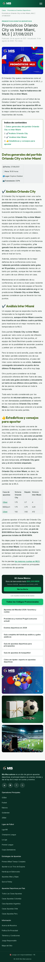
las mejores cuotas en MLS (27, 561)
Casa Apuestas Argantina (11, 904)
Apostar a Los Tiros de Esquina (13, 867)
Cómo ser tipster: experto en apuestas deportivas (20, 661)
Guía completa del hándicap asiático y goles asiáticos (22, 636)
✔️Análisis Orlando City (17, 133)
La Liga (4, 840)
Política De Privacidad (10, 930)
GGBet (4, 798)
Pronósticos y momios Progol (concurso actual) (20, 620)
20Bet (4, 818)
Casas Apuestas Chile (10, 909)
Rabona (5, 808)
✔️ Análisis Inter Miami (16, 137)
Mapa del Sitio (7, 946)
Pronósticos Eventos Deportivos (19, 10)
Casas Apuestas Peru (10, 914)
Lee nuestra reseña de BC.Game (22, 596)
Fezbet (4, 803)
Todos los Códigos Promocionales (22, 602)
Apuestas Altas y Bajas (10, 877)
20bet (5, 502)
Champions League (9, 835)
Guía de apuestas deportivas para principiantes (18, 645)
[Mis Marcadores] (6, 3)
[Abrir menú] (41, 3)
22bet (5, 512)
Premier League (7, 845)
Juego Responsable (9, 941)
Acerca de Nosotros (9, 925)
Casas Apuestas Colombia (11, 899)
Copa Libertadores (9, 850)
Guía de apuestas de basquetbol (17, 653)
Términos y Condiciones (11, 936)
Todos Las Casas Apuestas (12, 894)
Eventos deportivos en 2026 (15, 628)
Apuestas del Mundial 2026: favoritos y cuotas (20, 611)
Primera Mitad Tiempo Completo (14, 862)
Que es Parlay (7, 882)
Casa (4, 10)
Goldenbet (5, 813)
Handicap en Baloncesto (11, 872)
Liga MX (5, 830)
